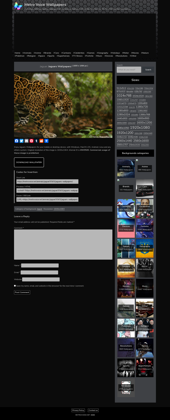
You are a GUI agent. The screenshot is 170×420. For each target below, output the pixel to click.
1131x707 (134, 100)
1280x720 (142, 106)
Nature (145, 53)
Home (17, 53)
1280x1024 (123, 114)
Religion (32, 56)
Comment (19, 228)
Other (133, 56)
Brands (48, 53)
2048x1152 (122, 137)
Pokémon (20, 56)
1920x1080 (140, 127)
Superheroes (64, 56)
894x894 (129, 91)
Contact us (93, 410)
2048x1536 (133, 137)
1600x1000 (122, 123)
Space (42, 56)
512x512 (121, 88)
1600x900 (143, 118)
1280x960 (142, 110)
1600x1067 (132, 123)
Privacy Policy (78, 410)
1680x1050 (123, 128)
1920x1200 (125, 133)
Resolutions (122, 56)
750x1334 (148, 88)
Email (17, 272)
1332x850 (134, 115)
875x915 (121, 91)
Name (17, 265)
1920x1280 (138, 133)
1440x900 (122, 118)
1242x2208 (122, 106)
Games (91, 53)
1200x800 (142, 103)
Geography (103, 53)
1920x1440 (147, 133)
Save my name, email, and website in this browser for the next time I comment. (50, 286)
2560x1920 (134, 144)
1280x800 (122, 110)
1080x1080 (148, 96)
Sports (51, 56)
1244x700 (132, 107)
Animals (27, 53)
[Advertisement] (85, 32)
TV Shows (78, 56)
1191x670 (121, 103)
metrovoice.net (82, 415)
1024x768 (124, 95)
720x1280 (139, 88)
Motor (126, 53)
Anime (38, 53)
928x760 (138, 91)
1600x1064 (59, 209)
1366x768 (144, 114)
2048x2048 (143, 137)
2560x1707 (122, 144)
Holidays (116, 53)
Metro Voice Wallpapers (45, 4)
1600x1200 (144, 123)
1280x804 (133, 111)
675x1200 (130, 88)
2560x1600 (141, 141)
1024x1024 (138, 95)
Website (18, 279)
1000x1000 (147, 92)
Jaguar (39, 209)
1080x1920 (123, 99)
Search (120, 65)
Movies (135, 53)
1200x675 (132, 103)
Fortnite (89, 56)
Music (99, 56)
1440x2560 (132, 119)
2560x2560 (145, 145)
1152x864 (142, 100)
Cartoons (67, 53)
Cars (57, 53)
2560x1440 (124, 141)
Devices (109, 56)
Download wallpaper (29, 162)
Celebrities (79, 53)
